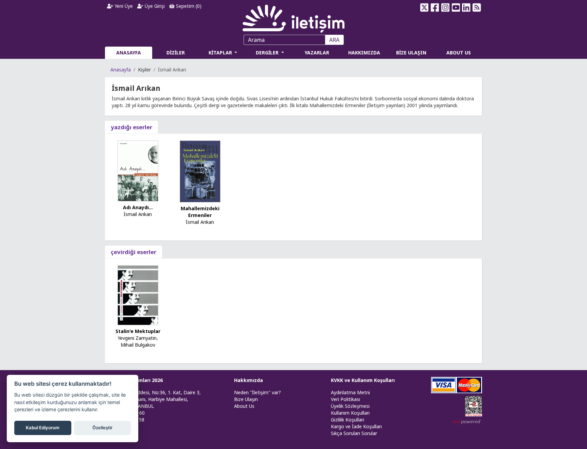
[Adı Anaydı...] (138, 170)
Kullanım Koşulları (350, 413)
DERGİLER (268, 52)
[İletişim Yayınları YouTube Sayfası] (455, 7)
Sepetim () (188, 6)
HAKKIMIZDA (364, 52)
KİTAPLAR (221, 52)
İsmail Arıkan (138, 214)
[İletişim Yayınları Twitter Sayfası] (424, 7)
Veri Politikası (345, 399)
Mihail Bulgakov (138, 345)
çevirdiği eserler (133, 252)
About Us (244, 406)
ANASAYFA (128, 52)
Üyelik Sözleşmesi (350, 406)
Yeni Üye (123, 6)
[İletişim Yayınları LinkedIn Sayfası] (466, 7)
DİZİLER (175, 52)
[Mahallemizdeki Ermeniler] (200, 171)
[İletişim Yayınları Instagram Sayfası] (445, 7)
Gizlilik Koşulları (347, 419)
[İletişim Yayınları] (293, 17)
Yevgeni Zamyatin (137, 338)
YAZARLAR (317, 52)
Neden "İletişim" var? (257, 392)
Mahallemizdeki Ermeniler (200, 211)
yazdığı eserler (131, 127)
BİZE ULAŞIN (411, 52)
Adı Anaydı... (138, 207)
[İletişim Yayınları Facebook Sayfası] (435, 7)
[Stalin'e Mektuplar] (138, 295)
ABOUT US (458, 52)
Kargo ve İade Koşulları (356, 426)
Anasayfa (120, 69)
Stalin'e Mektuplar (137, 331)
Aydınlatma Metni (350, 392)
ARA (334, 40)
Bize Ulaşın (246, 399)
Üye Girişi (154, 6)
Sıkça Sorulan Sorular (354, 433)
